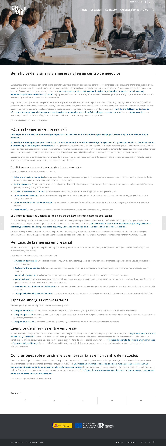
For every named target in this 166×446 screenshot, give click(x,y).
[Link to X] (142, 2)
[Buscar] (152, 10)
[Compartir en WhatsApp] (83, 400)
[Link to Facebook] (145, 2)
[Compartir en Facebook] (25, 400)
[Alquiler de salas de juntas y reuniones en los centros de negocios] (164, 223)
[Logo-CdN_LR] (19, 10)
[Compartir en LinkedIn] (112, 400)
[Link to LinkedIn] (149, 2)
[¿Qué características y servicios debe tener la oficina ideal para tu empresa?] (2, 223)
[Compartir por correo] (140, 400)
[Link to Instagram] (153, 2)
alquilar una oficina (137, 112)
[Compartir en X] (54, 400)
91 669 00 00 (134, 2)
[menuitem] (84, 10)
